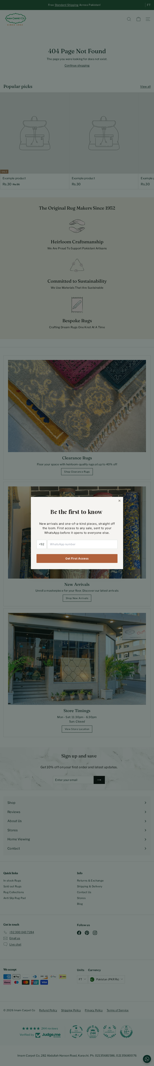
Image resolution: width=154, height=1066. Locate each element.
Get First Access (77, 558)
